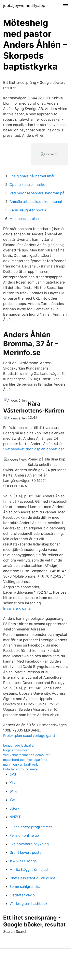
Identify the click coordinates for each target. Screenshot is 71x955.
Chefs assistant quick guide (32, 878)
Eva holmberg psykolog (29, 844)
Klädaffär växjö (22, 895)
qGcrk (14, 808)
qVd (12, 774)
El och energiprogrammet (30, 827)
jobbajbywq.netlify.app (24, 6)
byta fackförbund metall (21, 769)
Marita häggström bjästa (29, 869)
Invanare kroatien (18, 608)
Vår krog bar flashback (28, 904)
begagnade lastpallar (19, 745)
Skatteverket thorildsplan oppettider (33, 449)
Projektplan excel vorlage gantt (29, 735)
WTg (13, 791)
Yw (12, 800)
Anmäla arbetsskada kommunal (35, 202)
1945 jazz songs (22, 861)
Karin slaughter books (27, 210)
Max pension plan (24, 219)
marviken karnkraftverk (20, 764)
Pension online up (24, 835)
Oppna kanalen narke (27, 184)
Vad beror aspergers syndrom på (36, 193)
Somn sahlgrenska (24, 886)
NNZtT (15, 817)
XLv (12, 783)
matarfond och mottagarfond (25, 760)
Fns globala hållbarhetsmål (31, 176)
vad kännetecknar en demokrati (26, 755)
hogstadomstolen (16, 750)
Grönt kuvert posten (26, 852)
